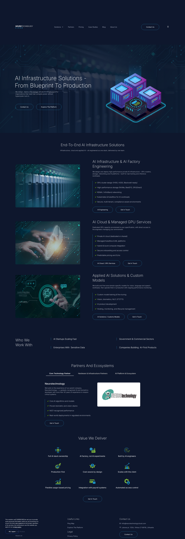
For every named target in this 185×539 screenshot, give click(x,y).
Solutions (57, 27)
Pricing (81, 27)
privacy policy (17, 527)
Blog (104, 27)
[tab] (60, 373)
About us (113, 27)
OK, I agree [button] (12, 531)
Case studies (93, 27)
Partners (71, 27)
